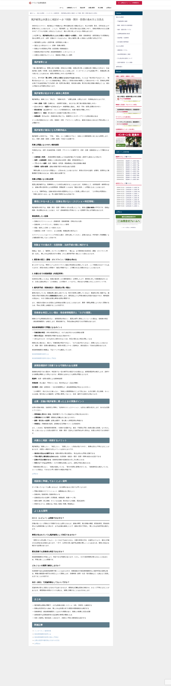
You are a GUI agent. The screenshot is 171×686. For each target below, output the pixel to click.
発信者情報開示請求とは (40, 354)
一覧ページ (128, 156)
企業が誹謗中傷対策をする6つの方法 (46, 640)
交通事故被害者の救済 (123, 33)
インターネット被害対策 (42, 631)
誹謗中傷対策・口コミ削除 (124, 62)
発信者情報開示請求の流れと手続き (44, 358)
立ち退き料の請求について (124, 58)
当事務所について (72, 7)
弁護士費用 (91, 7)
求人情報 (100, 7)
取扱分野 (82, 7)
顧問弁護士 (119, 66)
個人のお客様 (120, 17)
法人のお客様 (120, 46)
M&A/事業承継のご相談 (123, 54)
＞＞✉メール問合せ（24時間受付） (129, 227)
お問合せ (108, 7)
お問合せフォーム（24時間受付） (130, 2)
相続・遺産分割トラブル (124, 29)
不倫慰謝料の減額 (122, 21)
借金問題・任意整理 (123, 37)
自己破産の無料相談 (123, 41)
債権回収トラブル (122, 50)
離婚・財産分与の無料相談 (124, 25)
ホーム (61, 7)
